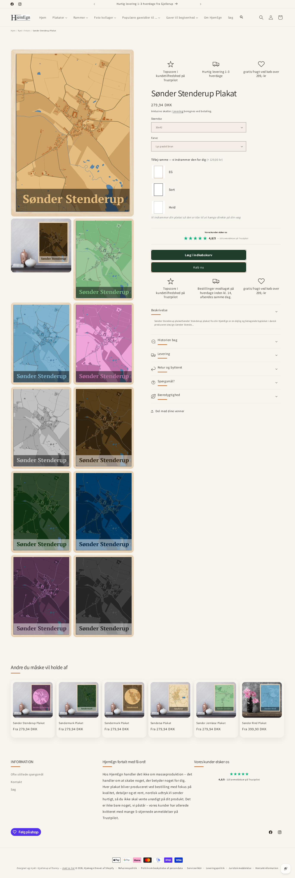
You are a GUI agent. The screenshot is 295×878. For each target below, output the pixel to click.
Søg (13, 790)
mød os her (68, 868)
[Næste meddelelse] (200, 4)
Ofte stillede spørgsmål (27, 774)
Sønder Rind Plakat (254, 723)
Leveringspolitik (215, 867)
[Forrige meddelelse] (94, 4)
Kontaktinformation (266, 867)
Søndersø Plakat (161, 723)
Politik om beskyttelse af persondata (162, 867)
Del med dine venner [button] (169, 411)
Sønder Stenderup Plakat (29, 723)
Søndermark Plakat (71, 723)
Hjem (13, 30)
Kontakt (16, 782)
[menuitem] (42, 17)
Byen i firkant (24, 30)
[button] (261, 17)
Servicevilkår (194, 867)
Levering (178, 111)
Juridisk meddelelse (240, 867)
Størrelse (156, 119)
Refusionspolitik (127, 867)
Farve (154, 138)
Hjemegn (89, 868)
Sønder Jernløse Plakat (210, 723)
